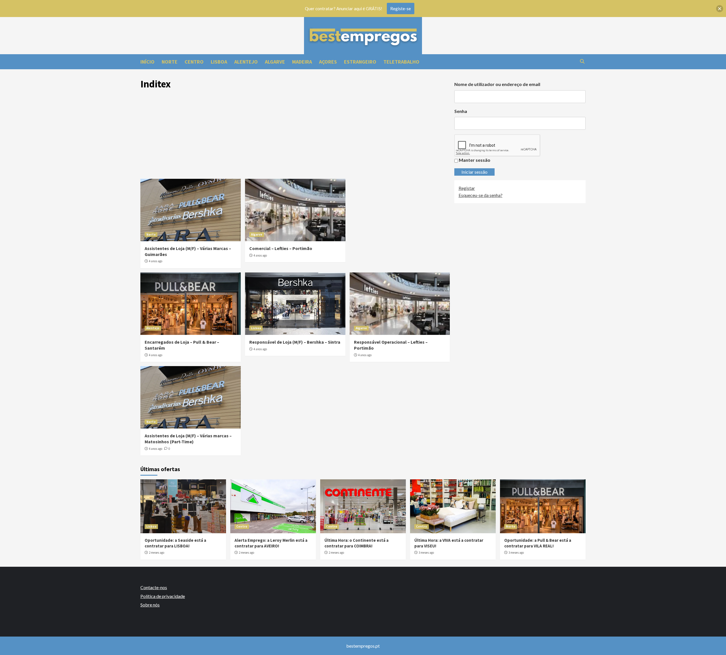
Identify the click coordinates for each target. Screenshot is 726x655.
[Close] (719, 8)
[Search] (582, 61)
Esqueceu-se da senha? (481, 195)
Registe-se (400, 8)
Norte (151, 234)
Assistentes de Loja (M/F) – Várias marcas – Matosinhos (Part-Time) (188, 438)
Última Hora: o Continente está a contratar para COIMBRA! (356, 543)
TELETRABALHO (401, 61)
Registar (467, 188)
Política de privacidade (162, 596)
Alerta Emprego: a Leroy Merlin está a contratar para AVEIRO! (271, 543)
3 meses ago (426, 553)
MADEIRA (302, 61)
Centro (241, 526)
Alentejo (152, 328)
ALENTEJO (246, 61)
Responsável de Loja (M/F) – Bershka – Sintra (294, 342)
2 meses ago (156, 553)
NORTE (170, 61)
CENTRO (194, 61)
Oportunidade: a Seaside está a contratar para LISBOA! (175, 543)
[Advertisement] (295, 136)
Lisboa (256, 328)
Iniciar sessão (474, 172)
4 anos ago (155, 261)
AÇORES (328, 61)
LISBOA (219, 61)
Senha (460, 111)
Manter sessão (474, 160)
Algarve (256, 234)
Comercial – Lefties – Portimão (280, 248)
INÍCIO (147, 61)
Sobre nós (150, 604)
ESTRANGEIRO (360, 61)
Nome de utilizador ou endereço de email (497, 84)
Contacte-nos (153, 587)
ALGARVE (275, 61)
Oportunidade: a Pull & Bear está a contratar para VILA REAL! (537, 543)
